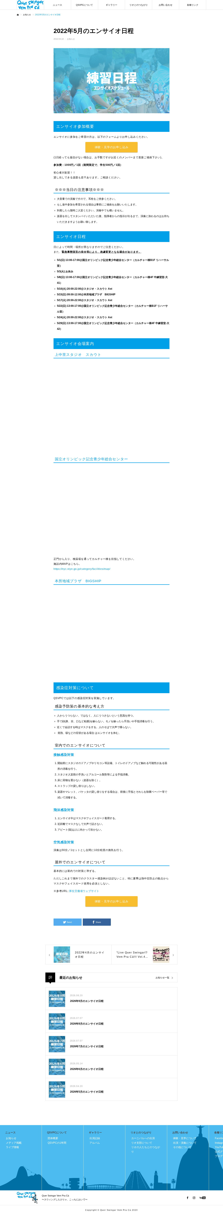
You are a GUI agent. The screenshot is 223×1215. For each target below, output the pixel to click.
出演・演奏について (185, 1142)
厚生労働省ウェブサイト (84, 891)
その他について (182, 1147)
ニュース (57, 5)
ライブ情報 (12, 1147)
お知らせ (71, 39)
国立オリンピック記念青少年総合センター (91, 459)
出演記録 (94, 1138)
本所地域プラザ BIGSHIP (78, 581)
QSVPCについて (84, 5)
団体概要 (53, 1138)
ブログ (219, 1156)
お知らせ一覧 (162, 977)
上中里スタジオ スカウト (78, 355)
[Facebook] (187, 1197)
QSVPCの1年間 (57, 1142)
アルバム (94, 1142)
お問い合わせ (165, 5)
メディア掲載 (14, 1142)
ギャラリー (111, 5)
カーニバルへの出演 (143, 1138)
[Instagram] (194, 1197)
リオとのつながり (138, 5)
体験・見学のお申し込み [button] (111, 147)
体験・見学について (185, 1138)
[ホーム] (18, 15)
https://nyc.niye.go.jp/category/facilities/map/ (82, 569)
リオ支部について (141, 1142)
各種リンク (192, 5)
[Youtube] (202, 1197)
